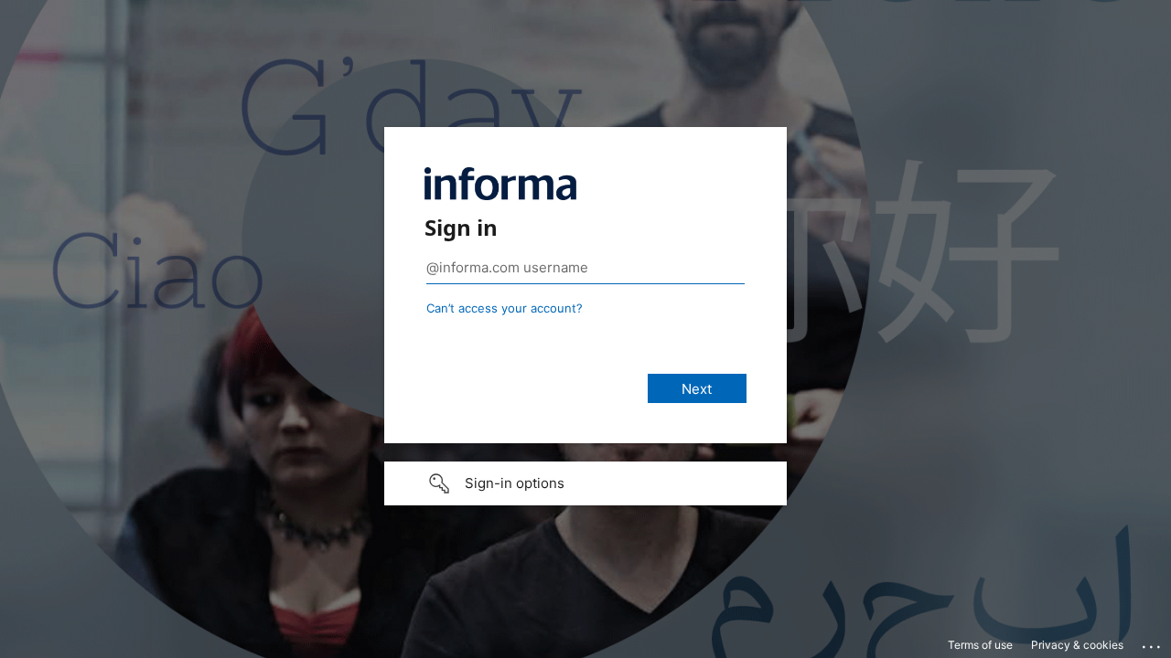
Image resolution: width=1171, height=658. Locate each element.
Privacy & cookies (1077, 645)
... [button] (1153, 642)
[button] (585, 483)
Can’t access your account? (504, 308)
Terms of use (980, 645)
